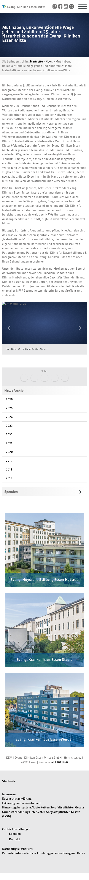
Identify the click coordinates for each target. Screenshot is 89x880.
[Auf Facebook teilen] (24, 377)
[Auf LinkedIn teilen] (44, 377)
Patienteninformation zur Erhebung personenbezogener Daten (43, 853)
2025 (9, 408)
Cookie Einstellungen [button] (16, 829)
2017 (9, 478)
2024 (9, 417)
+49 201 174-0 (59, 762)
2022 (9, 434)
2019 (9, 461)
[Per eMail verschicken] (64, 377)
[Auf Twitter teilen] (34, 377)
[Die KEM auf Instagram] (55, 6)
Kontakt (14, 839)
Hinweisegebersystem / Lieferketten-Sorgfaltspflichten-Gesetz (43, 807)
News (49, 61)
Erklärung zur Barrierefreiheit (21, 803)
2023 (9, 425)
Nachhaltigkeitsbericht (17, 849)
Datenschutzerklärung (17, 798)
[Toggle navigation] (82, 6)
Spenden (15, 834)
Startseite (36, 61)
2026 (9, 399)
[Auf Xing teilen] (54, 377)
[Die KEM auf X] (72, 6)
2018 (9, 469)
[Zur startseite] (23, 6)
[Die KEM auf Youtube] (66, 6)
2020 (9, 452)
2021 (9, 443)
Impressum (9, 794)
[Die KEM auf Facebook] (61, 6)
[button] (8, 328)
